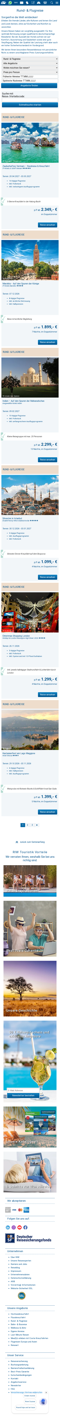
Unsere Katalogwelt (22, 1141)
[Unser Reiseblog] (33, 3)
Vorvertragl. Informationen (23, 1285)
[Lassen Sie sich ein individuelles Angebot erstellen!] (39, 3)
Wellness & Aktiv (18, 1328)
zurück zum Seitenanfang (30, 842)
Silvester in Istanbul (12, 518)
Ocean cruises (29, 1396)
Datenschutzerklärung (21, 1278)
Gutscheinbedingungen (21, 1375)
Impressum (16, 1271)
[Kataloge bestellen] (27, 3)
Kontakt (14, 1378)
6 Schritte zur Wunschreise (28, 1187)
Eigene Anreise (17, 1331)
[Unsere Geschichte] (30, 988)
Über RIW (15, 1257)
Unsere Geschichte (21, 1010)
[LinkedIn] (7, 1227)
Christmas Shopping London (16, 636)
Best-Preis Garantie (22, 951)
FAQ (13, 1389)
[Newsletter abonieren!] (30, 1061)
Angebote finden (29, 85)
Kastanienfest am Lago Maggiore (19, 753)
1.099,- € (48, 561)
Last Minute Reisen (20, 1335)
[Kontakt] (45, 2)
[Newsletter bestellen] (21, 3)
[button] (43, 1402)
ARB (13, 1281)
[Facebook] (25, 1227)
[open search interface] (52, 2)
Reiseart (15, 1345)
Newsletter (16, 1385)
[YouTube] (19, 1227)
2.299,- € (48, 444)
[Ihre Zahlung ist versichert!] (28, 1238)
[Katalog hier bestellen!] (30, 1126)
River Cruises (30, 1402)
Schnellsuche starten (30, 104)
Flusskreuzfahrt (18, 1317)
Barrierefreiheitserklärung (22, 1368)
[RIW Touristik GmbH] (4, 3)
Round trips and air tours (25, 1407)
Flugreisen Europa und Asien (24, 1341)
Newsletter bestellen (23, 1095)
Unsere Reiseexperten (21, 1260)
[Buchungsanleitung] (30, 1172)
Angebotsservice (18, 1382)
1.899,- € (48, 327)
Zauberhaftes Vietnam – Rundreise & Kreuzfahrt (26, 166)
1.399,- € (48, 796)
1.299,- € (48, 679)
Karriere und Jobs (19, 1264)
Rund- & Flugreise (19, 1321)
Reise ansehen (47, 224)
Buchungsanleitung (19, 1364)
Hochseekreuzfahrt (20, 1314)
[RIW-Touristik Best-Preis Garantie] (30, 928)
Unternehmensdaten (20, 1274)
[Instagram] (13, 1227)
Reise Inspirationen (22, 891)
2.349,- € (48, 209)
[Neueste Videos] (30, 880)
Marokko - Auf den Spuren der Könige (21, 283)
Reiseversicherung (19, 1361)
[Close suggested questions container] (46, 1392)
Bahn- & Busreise (19, 1324)
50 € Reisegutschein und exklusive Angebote (29, 1034)
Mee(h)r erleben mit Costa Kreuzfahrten (29, 1338)
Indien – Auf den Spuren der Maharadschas (23, 401)
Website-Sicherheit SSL (22, 1288)
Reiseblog (15, 1267)
